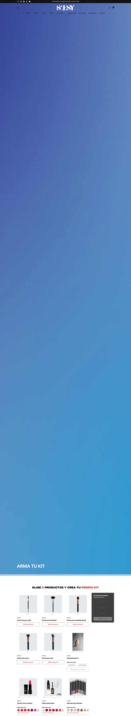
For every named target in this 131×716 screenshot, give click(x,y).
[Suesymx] (65, 7)
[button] (18, 8)
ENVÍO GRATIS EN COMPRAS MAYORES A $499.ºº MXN (65, 1)
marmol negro (82, 665)
